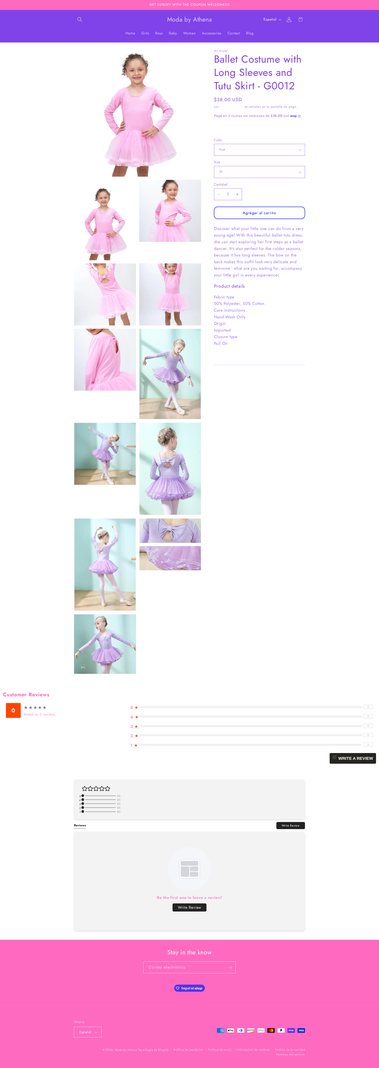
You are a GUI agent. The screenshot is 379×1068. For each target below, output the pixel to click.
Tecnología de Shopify (153, 1050)
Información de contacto (253, 1050)
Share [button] (222, 128)
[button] (79, 19)
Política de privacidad (290, 1050)
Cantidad (221, 184)
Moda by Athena (126, 1050)
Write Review (291, 825)
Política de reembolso (188, 1050)
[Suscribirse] (229, 967)
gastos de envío (231, 106)
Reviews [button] (80, 825)
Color (218, 140)
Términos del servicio (290, 1054)
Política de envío (219, 1050)
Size (217, 162)
